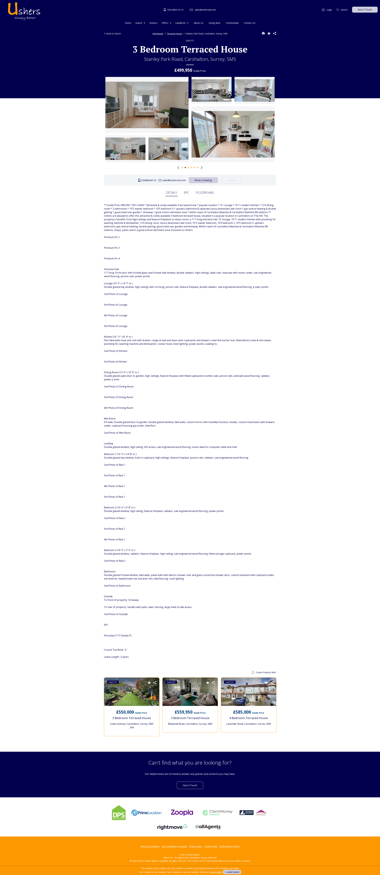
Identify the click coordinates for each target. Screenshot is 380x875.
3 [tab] (188, 167)
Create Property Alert (265, 672)
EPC (186, 193)
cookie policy (215, 872)
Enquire (231, 180)
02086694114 (148, 180)
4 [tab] (191, 167)
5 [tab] (194, 167)
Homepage (157, 33)
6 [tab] (197, 167)
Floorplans (205, 193)
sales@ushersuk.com (205, 9)
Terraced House (174, 33)
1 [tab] (182, 167)
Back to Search (113, 33)
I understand (232, 872)
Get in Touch (365, 9)
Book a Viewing (203, 180)
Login (329, 9)
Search (343, 9)
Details (171, 193)
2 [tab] (185, 167)
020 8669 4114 (175, 9)
